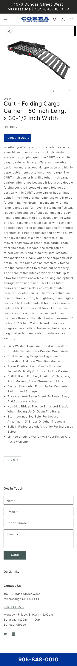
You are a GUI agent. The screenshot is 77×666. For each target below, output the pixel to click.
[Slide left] (61, 91)
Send (15, 555)
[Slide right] (69, 91)
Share (14, 459)
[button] (5, 19)
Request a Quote (17, 137)
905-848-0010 (14, 606)
